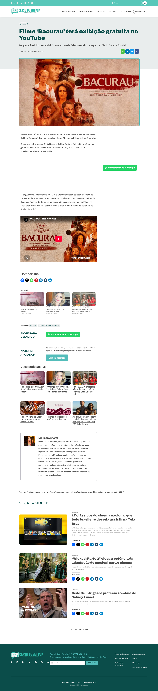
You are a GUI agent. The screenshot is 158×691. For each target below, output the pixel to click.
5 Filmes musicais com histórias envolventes (56, 418)
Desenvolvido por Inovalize (79, 685)
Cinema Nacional (52, 325)
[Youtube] (32, 3)
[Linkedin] (18, 3)
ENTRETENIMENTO (86, 11)
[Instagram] (14, 3)
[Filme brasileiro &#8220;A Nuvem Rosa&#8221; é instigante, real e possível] (32, 299)
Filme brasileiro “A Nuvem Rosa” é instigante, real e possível (29, 309)
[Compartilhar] (123, 51)
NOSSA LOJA (140, 11)
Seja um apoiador (57, 358)
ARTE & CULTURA (68, 11)
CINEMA (23, 24)
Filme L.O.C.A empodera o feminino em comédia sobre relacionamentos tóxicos (82, 309)
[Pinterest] (28, 3)
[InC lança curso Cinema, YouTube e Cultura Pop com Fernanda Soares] (58, 299)
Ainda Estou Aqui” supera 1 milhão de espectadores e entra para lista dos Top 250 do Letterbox (84, 420)
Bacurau (33, 325)
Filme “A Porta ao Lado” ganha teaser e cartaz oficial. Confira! (31, 419)
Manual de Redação (121, 658)
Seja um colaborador (138, 654)
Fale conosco (136, 663)
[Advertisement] (58, 174)
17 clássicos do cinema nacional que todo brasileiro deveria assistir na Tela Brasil (103, 519)
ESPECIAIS (101, 11)
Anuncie (134, 658)
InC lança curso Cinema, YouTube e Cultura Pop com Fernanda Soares (56, 309)
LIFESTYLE (113, 11)
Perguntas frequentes (122, 654)
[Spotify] (25, 3)
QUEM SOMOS (126, 11)
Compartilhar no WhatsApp (64, 334)
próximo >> (83, 630)
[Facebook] (11, 3)
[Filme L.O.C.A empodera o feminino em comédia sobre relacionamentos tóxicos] (84, 299)
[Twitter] (22, 3)
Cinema (41, 325)
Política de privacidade (139, 667)
